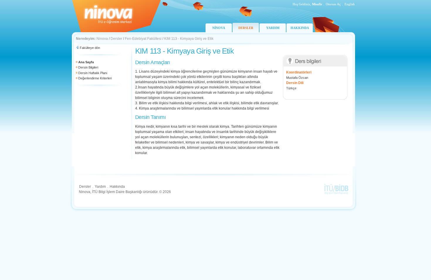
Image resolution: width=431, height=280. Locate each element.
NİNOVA (218, 28)
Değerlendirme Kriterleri (95, 78)
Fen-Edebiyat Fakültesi (143, 39)
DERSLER (245, 28)
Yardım (100, 187)
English (350, 4)
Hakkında (117, 187)
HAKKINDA (300, 28)
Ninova (102, 39)
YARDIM (272, 28)
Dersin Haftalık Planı (92, 73)
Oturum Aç (333, 4)
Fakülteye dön (90, 47)
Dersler (116, 39)
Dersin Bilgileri (88, 67)
